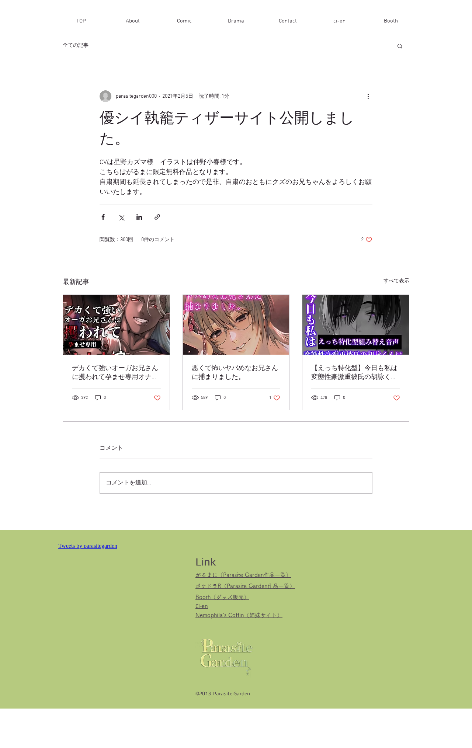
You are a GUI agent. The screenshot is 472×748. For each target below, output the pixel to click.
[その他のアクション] (368, 96)
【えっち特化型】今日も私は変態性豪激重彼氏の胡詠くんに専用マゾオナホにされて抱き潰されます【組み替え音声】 (354, 373)
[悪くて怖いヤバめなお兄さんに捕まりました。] (236, 325)
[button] (399, 46)
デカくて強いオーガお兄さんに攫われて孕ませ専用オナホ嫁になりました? (115, 373)
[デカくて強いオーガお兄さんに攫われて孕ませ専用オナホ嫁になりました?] (116, 325)
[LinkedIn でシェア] (139, 216)
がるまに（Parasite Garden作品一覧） (243, 575)
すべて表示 (396, 281)
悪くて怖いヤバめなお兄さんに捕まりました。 (235, 373)
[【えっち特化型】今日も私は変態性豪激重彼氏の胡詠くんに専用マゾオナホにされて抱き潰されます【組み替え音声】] (355, 325)
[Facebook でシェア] (103, 216)
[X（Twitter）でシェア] (121, 216)
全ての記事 (75, 45)
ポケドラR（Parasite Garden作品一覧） (245, 586)
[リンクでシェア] (157, 216)
